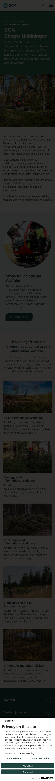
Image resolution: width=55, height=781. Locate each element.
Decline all (27, 772)
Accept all (28, 766)
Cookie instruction (40, 758)
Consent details (13, 758)
